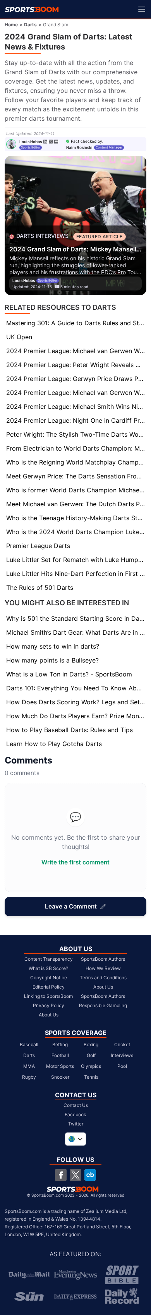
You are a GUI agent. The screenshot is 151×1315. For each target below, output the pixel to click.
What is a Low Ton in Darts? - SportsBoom (69, 674)
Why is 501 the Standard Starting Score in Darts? (76, 618)
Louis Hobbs (30, 141)
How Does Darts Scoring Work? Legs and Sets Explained (76, 702)
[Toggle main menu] (141, 9)
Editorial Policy (49, 987)
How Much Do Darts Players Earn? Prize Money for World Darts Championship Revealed (76, 716)
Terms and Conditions (103, 977)
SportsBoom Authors (103, 959)
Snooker (60, 1077)
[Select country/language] (75, 1139)
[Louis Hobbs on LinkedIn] (45, 141)
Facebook (75, 1114)
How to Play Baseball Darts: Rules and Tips (69, 730)
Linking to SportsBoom (48, 996)
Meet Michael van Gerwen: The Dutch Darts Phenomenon (76, 504)
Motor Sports (60, 1066)
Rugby (29, 1077)
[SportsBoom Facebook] (61, 1175)
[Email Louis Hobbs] (56, 141)
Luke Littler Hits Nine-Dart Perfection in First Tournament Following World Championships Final (76, 573)
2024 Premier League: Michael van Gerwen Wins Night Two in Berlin (76, 392)
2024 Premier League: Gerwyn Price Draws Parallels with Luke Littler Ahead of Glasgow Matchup (76, 379)
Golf (91, 1055)
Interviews (122, 1055)
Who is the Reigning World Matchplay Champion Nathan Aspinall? (76, 462)
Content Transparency (48, 959)
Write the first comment (75, 862)
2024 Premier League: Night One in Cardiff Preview (76, 420)
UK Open (19, 337)
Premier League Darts (38, 546)
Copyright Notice (48, 977)
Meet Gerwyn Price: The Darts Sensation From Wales (76, 476)
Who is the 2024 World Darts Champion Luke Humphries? (76, 532)
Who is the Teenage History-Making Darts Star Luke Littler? (76, 518)
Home (11, 24)
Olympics (91, 1066)
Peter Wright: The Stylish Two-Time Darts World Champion (76, 434)
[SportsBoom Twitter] (75, 1175)
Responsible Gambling (103, 1005)
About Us (48, 1015)
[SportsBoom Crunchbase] (90, 1175)
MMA (29, 1066)
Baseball (29, 1044)
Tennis (91, 1077)
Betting (60, 1044)
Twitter (75, 1124)
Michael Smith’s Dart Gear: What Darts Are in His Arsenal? (76, 632)
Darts (30, 24)
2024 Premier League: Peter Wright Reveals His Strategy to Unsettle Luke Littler (76, 365)
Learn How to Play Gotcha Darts (54, 744)
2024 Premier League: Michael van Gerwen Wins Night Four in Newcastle (76, 351)
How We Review (103, 968)
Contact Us (75, 1105)
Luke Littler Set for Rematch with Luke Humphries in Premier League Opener (76, 560)
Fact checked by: (87, 141)
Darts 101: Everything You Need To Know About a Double (76, 688)
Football (60, 1055)
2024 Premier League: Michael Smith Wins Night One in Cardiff (76, 406)
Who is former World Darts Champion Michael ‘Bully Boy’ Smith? (76, 490)
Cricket (122, 1044)
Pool (122, 1066)
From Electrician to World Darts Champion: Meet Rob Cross (76, 448)
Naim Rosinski (79, 147)
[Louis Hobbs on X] (51, 141)
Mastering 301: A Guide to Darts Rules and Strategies (76, 323)
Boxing (91, 1044)
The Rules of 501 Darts (39, 587)
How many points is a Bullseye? (52, 660)
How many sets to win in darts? (52, 646)
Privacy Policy (48, 1005)
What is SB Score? (48, 968)
